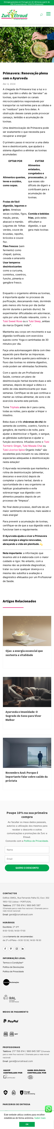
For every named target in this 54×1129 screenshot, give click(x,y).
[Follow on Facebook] (5, 948)
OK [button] (27, 1124)
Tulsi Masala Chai (32, 445)
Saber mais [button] (40, 1118)
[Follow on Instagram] (16, 948)
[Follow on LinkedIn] (22, 948)
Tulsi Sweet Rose (12, 321)
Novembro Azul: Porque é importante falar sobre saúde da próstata (27, 777)
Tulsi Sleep (35, 321)
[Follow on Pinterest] (11, 948)
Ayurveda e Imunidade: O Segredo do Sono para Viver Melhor (23, 716)
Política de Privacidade (36, 840)
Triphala (14, 407)
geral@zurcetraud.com (20, 914)
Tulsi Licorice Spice (14, 449)
